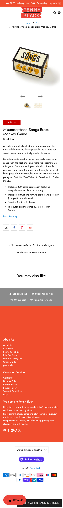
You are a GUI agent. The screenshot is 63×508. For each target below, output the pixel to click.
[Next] (40, 96)
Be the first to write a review (31, 252)
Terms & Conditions (12, 391)
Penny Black (35, 468)
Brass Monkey (10, 216)
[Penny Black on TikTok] (15, 431)
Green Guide (9, 361)
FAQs (5, 394)
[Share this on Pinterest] (22, 228)
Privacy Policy (10, 387)
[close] (59, 3)
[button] (31, 252)
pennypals (8, 365)
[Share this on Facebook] (14, 228)
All (37, 23)
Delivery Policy (10, 381)
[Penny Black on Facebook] (8, 431)
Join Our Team (10, 355)
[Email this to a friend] (30, 228)
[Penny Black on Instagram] (12, 431)
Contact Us (8, 377)
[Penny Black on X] (19, 431)
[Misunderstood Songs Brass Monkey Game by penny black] (31, 64)
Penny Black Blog (11, 351)
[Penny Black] (31, 12)
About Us (7, 345)
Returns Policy (10, 384)
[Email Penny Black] (4, 431)
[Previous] (22, 96)
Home (28, 23)
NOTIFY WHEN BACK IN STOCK (39, 503)
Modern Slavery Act (12, 358)
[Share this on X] (6, 228)
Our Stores (8, 348)
